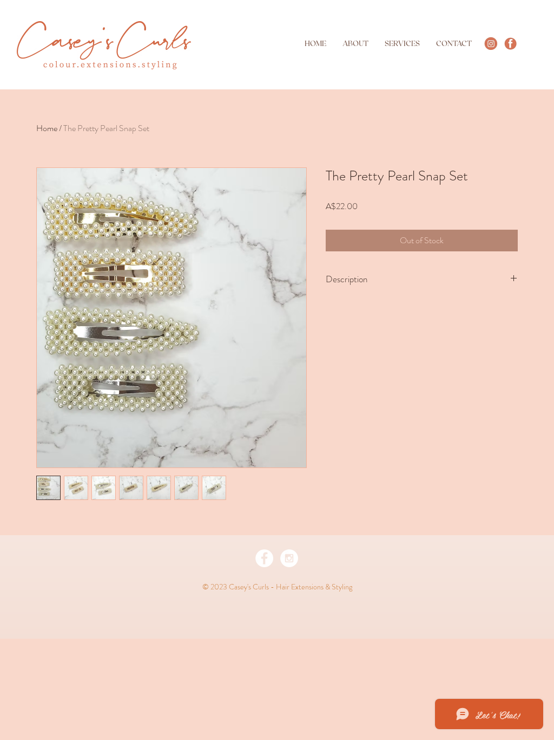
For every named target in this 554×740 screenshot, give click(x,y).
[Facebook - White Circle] (264, 558)
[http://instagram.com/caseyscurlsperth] (491, 43)
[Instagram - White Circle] (289, 558)
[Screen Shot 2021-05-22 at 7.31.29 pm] (510, 43)
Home (46, 128)
